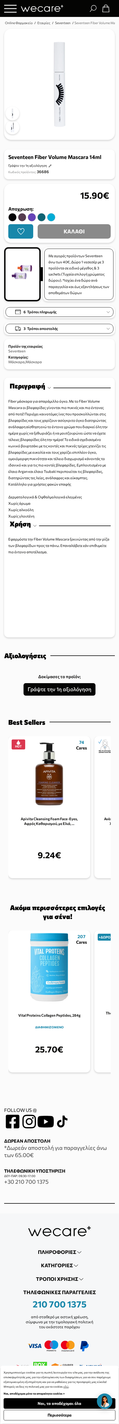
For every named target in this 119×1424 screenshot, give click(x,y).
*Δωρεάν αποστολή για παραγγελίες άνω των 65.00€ (55, 1151)
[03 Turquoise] (51, 217)
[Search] (93, 8)
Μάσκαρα (16, 362)
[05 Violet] (32, 217)
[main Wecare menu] (10, 8)
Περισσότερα (60, 1415)
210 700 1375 (60, 1303)
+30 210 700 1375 (26, 1181)
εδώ (66, 1386)
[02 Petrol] (41, 217)
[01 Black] (12, 217)
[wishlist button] (20, 231)
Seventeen (16, 351)
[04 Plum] (22, 217)
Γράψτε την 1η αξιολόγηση (27, 165)
